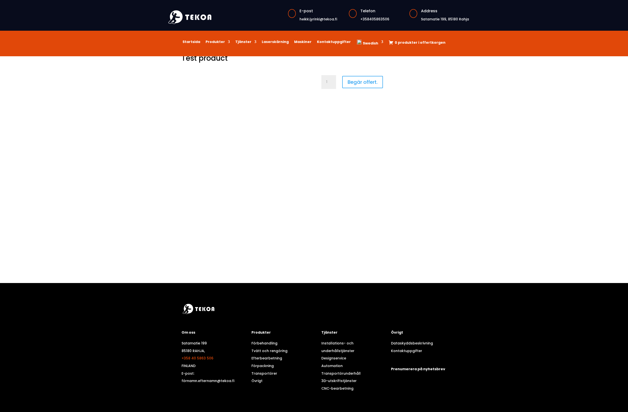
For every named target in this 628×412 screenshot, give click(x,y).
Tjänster (243, 42)
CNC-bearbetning (337, 388)
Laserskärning (275, 42)
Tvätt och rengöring (269, 350)
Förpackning (262, 365)
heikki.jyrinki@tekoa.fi (318, 19)
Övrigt (256, 380)
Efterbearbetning (266, 358)
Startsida (191, 42)
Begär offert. (363, 82)
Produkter (215, 42)
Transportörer (264, 373)
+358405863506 (374, 19)
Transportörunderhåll (341, 373)
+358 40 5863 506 (197, 358)
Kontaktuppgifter (334, 42)
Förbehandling (264, 343)
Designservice (333, 358)
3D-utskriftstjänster (339, 380)
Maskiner (303, 42)
